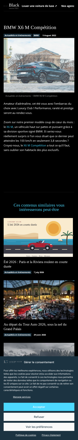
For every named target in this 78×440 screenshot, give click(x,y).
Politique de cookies (26, 435)
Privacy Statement (51, 435)
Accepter (39, 407)
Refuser (39, 417)
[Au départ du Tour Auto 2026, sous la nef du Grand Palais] (39, 299)
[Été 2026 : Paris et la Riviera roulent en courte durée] (39, 237)
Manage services (21, 396)
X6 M (10, 127)
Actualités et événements (18, 35)
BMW (36, 35)
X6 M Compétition (35, 145)
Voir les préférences (39, 427)
